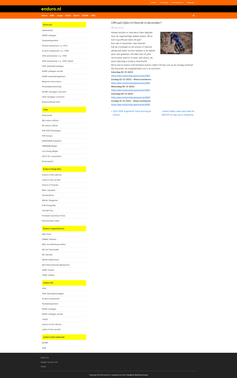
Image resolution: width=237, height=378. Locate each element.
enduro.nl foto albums (51, 175)
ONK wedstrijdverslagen (53, 66)
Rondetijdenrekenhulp (52, 86)
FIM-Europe (47, 136)
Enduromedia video (50, 221)
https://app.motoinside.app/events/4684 (130, 83)
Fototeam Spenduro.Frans (53, 215)
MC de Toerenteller (50, 249)
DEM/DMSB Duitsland (51, 141)
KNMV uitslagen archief (52, 71)
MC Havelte (47, 254)
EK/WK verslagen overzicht (54, 92)
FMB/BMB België (49, 146)
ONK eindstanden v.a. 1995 (54, 56)
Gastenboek (47, 30)
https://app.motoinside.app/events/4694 (130, 97)
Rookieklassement (50, 304)
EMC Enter (46, 234)
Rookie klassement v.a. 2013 (55, 45)
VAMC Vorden (48, 270)
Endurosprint (47, 161)
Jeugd (60, 15)
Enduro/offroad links (51, 102)
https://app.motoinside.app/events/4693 (130, 90)
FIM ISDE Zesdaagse (51, 130)
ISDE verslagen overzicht (53, 97)
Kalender (190, 3)
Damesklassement (50, 40)
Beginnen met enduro (51, 81)
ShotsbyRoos (48, 195)
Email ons (45, 358)
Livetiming (164, 3)
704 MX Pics (47, 210)
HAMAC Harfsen (49, 239)
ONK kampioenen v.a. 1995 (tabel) (57, 61)
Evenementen (178, 3)
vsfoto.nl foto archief (51, 180)
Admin (43, 367)
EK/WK (85, 15)
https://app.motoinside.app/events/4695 (130, 104)
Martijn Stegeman (50, 200)
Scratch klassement (51, 298)
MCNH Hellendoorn (50, 259)
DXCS (68, 15)
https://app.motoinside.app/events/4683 (130, 75)
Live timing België (50, 151)
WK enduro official (50, 120)
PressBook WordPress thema (137, 375)
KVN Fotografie (49, 205)
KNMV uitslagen (49, 35)
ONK (52, 15)
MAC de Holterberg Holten (54, 244)
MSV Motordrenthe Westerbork (56, 265)
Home (153, 3)
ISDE (93, 15)
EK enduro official (50, 125)
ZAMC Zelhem (48, 275)
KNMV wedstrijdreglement (53, 76)
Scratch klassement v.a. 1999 (55, 51)
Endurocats (47, 115)
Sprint (76, 15)
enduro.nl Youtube (50, 185)
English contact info (49, 362)
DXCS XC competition (51, 156)
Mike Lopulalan (48, 190)
